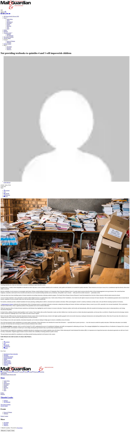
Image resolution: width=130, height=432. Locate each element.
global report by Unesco (7, 304)
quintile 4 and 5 (7, 362)
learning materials (8, 358)
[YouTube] (9, 13)
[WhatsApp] (8, 13)
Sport (5, 390)
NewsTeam (19, 427)
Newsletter (6, 422)
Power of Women (8, 412)
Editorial (6, 400)
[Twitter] (7, 13)
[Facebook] (1, 13)
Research (6, 424)
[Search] (5, 12)
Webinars (6, 413)
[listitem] (3, 372)
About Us (6, 425)
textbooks (6, 364)
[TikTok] (6, 13)
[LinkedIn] (3, 13)
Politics (2, 393)
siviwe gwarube (7, 363)
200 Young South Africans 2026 (8, 374)
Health (5, 386)
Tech (5, 389)
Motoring (6, 387)
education (6, 355)
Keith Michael (7, 182)
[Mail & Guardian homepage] (65, 5)
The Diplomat (7, 402)
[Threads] (4, 13)
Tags (2, 373)
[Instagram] (2, 13)
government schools (8, 356)
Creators (5, 373)
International (7, 383)
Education (6, 385)
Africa (5, 382)
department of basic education (11, 354)
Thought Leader (7, 397)
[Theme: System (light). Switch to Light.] (3, 12)
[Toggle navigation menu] (2, 10)
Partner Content (4, 416)
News (3, 378)
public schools (7, 360)
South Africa (7, 381)
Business (3, 394)
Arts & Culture (4, 406)
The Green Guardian (5, 404)
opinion (5, 359)
